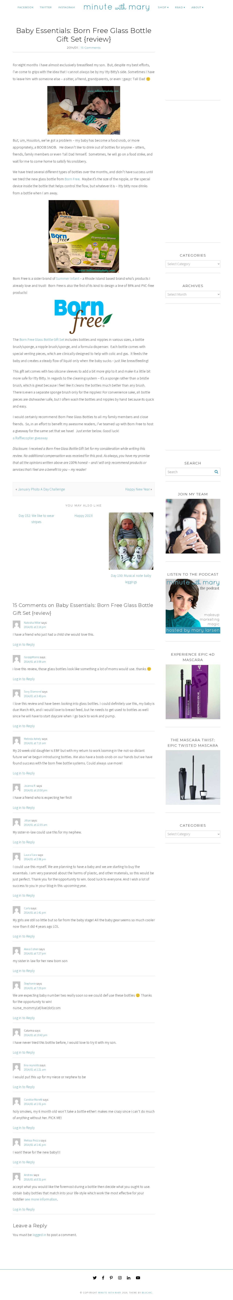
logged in (39, 1235)
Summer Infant (67, 278)
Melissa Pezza (32, 1140)
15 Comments (90, 47)
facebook (25, 7)
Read (179, 7)
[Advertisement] (196, 63)
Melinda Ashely (32, 738)
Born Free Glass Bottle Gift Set (41, 339)
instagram (66, 7)
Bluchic (147, 1292)
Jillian (27, 820)
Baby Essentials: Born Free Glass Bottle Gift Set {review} (84, 34)
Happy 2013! (83, 515)
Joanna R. (30, 786)
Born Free (72, 179)
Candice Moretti (33, 1099)
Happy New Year (137, 489)
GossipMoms (31, 657)
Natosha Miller (32, 622)
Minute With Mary (109, 1292)
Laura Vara (30, 855)
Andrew (28, 1175)
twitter (46, 7)
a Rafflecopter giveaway (30, 438)
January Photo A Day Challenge (41, 489)
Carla (27, 908)
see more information (41, 1199)
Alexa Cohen (31, 949)
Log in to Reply (24, 644)
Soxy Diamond (33, 691)
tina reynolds (31, 1065)
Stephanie (30, 983)
